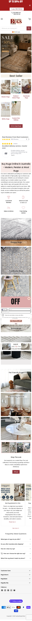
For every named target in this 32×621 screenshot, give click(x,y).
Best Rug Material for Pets (12, 503)
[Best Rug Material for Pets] (13, 492)
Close (16, 323)
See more (15, 528)
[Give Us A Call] (23, 200)
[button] (27, 139)
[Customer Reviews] (8, 200)
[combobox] (4, 309)
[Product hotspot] (27, 450)
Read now (12, 522)
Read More (14, 156)
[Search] (29, 28)
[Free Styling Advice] (23, 210)
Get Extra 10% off (16, 321)
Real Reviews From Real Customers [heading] (15, 137)
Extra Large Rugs (16, 126)
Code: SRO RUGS (16, 8)
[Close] (29, 298)
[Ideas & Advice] (8, 210)
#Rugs (16, 472)
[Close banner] (30, 5)
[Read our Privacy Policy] (29, 318)
